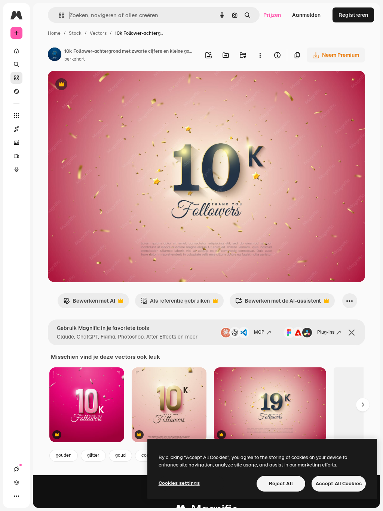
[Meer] (16, 496)
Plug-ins (325, 332)
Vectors (98, 33)
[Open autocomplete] (58, 15)
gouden (63, 455)
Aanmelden (306, 15)
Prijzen (272, 15)
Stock (75, 33)
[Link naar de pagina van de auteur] (54, 55)
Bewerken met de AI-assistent (278, 302)
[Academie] (16, 483)
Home (54, 33)
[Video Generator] (16, 156)
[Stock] (16, 78)
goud (120, 455)
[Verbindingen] (16, 469)
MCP (259, 332)
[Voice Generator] (16, 169)
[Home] (16, 51)
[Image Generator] (16, 143)
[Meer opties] (259, 55)
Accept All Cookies (339, 483)
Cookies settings (179, 483)
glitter (93, 455)
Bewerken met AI (89, 302)
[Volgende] (363, 404)
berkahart (74, 59)
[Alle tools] (16, 116)
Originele (97, 85)
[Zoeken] (16, 64)
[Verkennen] (16, 91)
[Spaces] (16, 129)
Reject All (281, 483)
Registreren (353, 15)
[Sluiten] (351, 332)
